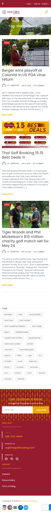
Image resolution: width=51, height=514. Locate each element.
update (7, 355)
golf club (9, 320)
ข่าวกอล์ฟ (8, 361)
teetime (30, 344)
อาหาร (29, 373)
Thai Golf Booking (29, 501)
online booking (22, 332)
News (7, 42)
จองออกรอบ (33, 361)
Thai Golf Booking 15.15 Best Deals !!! (22, 155)
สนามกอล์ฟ (34, 367)
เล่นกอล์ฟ (41, 373)
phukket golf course (13, 338)
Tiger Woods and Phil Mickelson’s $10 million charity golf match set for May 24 (25, 239)
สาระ (6, 373)
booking (8, 314)
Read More (7, 115)
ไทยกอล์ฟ (21, 379)
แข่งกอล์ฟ (8, 379)
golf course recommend (15, 326)
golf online (37, 326)
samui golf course (12, 344)
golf (20, 314)
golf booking (35, 314)
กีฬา (40, 355)
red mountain (34, 338)
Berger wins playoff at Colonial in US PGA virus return (24, 75)
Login (29, 4)
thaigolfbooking (26, 350)
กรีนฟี (19, 355)
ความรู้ (20, 361)
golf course (25, 320)
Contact (6, 474)
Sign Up (37, 4)
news (7, 332)
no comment (39, 85)
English (45, 4)
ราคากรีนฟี (19, 367)
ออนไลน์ (17, 373)
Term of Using (8, 486)
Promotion (9, 125)
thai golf (8, 350)
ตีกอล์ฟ (7, 367)
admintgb (13, 85)
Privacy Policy (8, 480)
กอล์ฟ (30, 355)
